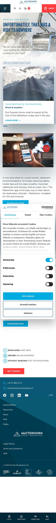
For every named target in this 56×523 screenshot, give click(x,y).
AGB (5, 453)
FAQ (5, 419)
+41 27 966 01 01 (14, 383)
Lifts (9, 519)
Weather (21, 519)
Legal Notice (9, 444)
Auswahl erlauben (28, 304)
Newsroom (8, 410)
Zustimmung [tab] (10, 215)
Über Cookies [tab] (46, 215)
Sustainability (9, 405)
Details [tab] (28, 215)
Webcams (35, 519)
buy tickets (13, 371)
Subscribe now (15, 323)
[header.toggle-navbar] (5, 8)
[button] (15, 8)
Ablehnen (28, 313)
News (5, 414)
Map (47, 519)
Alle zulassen (28, 296)
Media (5, 424)
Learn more (11, 120)
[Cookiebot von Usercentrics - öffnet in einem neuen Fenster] (41, 207)
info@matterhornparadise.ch (20, 388)
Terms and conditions (13, 448)
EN (51, 395)
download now (15, 203)
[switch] (49, 268)
